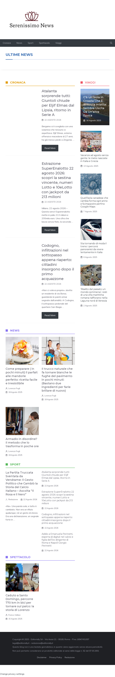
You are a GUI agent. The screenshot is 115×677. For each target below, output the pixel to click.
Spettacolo (44, 43)
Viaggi (58, 43)
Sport (30, 43)
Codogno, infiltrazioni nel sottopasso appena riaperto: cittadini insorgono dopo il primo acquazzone (57, 518)
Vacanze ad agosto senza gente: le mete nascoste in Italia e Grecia (94, 158)
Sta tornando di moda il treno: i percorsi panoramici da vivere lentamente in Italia (94, 247)
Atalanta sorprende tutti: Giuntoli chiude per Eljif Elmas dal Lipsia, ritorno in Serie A (58, 103)
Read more (50, 148)
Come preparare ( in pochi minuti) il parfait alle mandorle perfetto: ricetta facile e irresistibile (22, 376)
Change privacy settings (12, 674)
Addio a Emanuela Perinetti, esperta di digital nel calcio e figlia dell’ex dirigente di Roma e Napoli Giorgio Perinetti (57, 540)
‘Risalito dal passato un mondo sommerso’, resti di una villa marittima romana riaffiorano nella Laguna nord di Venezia (94, 295)
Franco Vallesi (14, 615)
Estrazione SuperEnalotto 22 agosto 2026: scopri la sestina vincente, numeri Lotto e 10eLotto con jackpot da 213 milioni (57, 180)
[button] (111, 43)
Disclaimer (42, 657)
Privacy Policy (55, 657)
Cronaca (7, 43)
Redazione (13, 499)
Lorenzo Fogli (14, 388)
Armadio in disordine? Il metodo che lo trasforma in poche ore (22, 442)
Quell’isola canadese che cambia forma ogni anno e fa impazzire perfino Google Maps (94, 202)
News (19, 43)
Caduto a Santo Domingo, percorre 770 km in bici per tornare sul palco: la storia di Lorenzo (20, 603)
